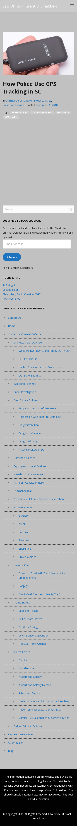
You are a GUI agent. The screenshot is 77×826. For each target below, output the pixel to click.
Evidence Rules (42, 100)
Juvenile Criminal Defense (28, 474)
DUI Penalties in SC (30, 359)
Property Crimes (22, 507)
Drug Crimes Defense (25, 400)
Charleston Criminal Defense (24, 334)
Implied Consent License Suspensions (40, 367)
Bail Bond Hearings (24, 383)
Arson (22, 524)
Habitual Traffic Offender (33, 643)
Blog (10, 750)
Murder (23, 660)
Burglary (23, 515)
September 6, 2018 (47, 105)
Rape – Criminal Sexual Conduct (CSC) (40, 709)
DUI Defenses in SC (30, 375)
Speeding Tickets (28, 610)
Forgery (23, 586)
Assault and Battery (30, 676)
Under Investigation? (25, 392)
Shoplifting (25, 548)
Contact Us (14, 317)
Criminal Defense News (19, 100)
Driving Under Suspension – (35, 635)
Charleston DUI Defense (27, 342)
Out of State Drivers (30, 619)
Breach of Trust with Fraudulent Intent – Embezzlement (42, 575)
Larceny (23, 532)
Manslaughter (27, 668)
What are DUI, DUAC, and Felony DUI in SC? (44, 350)
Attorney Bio (15, 742)
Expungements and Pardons (29, 466)
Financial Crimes (22, 565)
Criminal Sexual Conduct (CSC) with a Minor (44, 717)
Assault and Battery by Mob (35, 685)
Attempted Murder (29, 693)
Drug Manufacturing (30, 433)
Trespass (24, 540)
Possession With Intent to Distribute (40, 416)
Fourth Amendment (14, 105)
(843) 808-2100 (11, 298)
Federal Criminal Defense (28, 726)
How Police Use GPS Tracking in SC (29, 87)
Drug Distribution (29, 425)
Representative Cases (20, 734)
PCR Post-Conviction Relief (29, 482)
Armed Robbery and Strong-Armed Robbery (44, 701)
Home (11, 326)
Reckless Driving (28, 627)
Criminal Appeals (23, 490)
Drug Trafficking (28, 441)
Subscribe (12, 257)
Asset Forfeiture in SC (31, 449)
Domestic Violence (24, 457)
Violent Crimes (21, 652)
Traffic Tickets (21, 602)
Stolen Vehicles (27, 557)
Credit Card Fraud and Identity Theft (39, 594)
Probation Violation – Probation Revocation (38, 499)
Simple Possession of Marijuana (37, 408)
